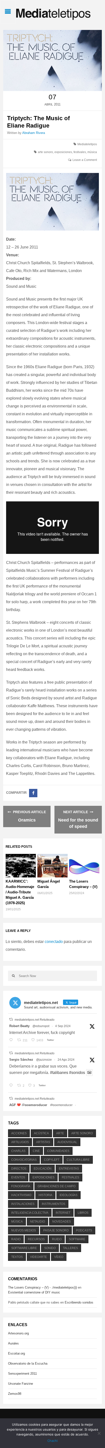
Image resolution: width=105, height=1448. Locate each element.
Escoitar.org (16, 1353)
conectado (54, 941)
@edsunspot (40, 1026)
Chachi (52, 1441)
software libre (24, 1248)
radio (16, 1239)
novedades (61, 1221)
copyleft (51, 1159)
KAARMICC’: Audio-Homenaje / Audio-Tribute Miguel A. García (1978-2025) (20, 892)
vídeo (58, 1257)
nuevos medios (23, 1230)
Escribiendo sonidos (79, 1302)
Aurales (13, 1343)
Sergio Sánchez (21, 1059)
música (92, 152)
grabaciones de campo (56, 1186)
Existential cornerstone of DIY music (34, 1292)
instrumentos (53, 1204)
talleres (70, 1248)
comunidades (58, 1151)
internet (63, 1212)
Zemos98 (14, 1394)
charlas (18, 1151)
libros (83, 1212)
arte (60, 1133)
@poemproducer (61, 1105)
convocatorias (24, 1159)
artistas (43, 1142)
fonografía (20, 1186)
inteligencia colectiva (29, 1212)
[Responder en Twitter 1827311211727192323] (12, 1086)
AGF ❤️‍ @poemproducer (28, 1105)
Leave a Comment (85, 160)
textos (17, 1257)
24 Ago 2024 (66, 1059)
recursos (36, 1239)
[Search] (13, 976)
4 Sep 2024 (63, 1026)
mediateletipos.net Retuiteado (34, 1019)
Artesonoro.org (18, 1333)
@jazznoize (44, 1059)
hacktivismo (21, 1195)
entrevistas (69, 1168)
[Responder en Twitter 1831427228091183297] (12, 1040)
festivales (80, 152)
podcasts (84, 1230)
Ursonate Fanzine (20, 1383)
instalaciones (22, 1204)
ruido (57, 1239)
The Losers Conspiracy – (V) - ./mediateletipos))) (42, 1287)
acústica (41, 1133)
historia (45, 1195)
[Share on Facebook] (33, 793)
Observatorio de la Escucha (27, 1363)
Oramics (27, 820)
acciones (19, 1133)
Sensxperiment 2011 (22, 1373)
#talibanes (59, 1072)
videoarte (38, 1257)
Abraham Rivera (33, 133)
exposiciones (63, 152)
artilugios (20, 1142)
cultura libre (78, 1159)
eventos (18, 1177)
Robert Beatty (19, 1026)
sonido (50, 1248)
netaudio (37, 1221)
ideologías (68, 1195)
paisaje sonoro (56, 1230)
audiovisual (67, 1142)
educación (43, 1168)
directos (18, 1168)
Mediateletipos (87, 144)
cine (36, 1151)
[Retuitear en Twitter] (11, 1019)
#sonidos (77, 1072)
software (77, 1239)
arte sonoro (45, 152)
